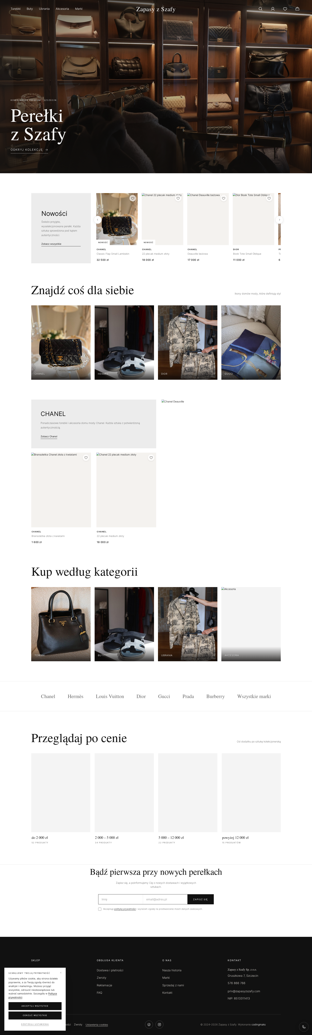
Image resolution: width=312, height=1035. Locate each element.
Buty (30, 8)
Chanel (48, 696)
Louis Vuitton (110, 696)
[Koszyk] (297, 9)
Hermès (75, 696)
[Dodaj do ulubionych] (132, 198)
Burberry (215, 696)
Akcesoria (62, 8)
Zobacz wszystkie (51, 243)
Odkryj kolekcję (27, 149)
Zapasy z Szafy (156, 9)
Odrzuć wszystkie (35, 1015)
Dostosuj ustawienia (35, 1024)
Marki (79, 8)
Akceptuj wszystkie (35, 1006)
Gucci (164, 696)
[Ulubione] (285, 9)
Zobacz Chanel (49, 436)
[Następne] (279, 220)
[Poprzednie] (98, 220)
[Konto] (273, 9)
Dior (141, 696)
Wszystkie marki (254, 696)
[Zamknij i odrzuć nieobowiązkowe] (61, 973)
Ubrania (44, 8)
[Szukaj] (261, 9)
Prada (188, 696)
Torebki (16, 8)
